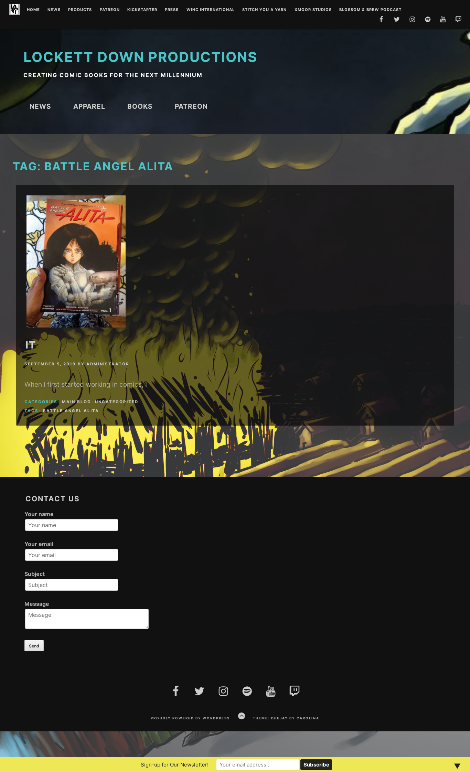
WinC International (210, 10)
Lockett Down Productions (140, 57)
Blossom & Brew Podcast (370, 10)
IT (30, 345)
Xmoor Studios (313, 10)
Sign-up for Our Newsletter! (175, 764)
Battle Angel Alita (71, 410)
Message (36, 603)
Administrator (107, 364)
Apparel (89, 106)
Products (80, 10)
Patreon (110, 10)
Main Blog (76, 401)
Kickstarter (142, 10)
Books (140, 106)
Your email (38, 543)
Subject (34, 573)
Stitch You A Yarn (264, 10)
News (54, 10)
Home (33, 10)
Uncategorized (116, 401)
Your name (39, 514)
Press (172, 10)
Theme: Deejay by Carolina (286, 718)
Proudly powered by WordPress (190, 718)
